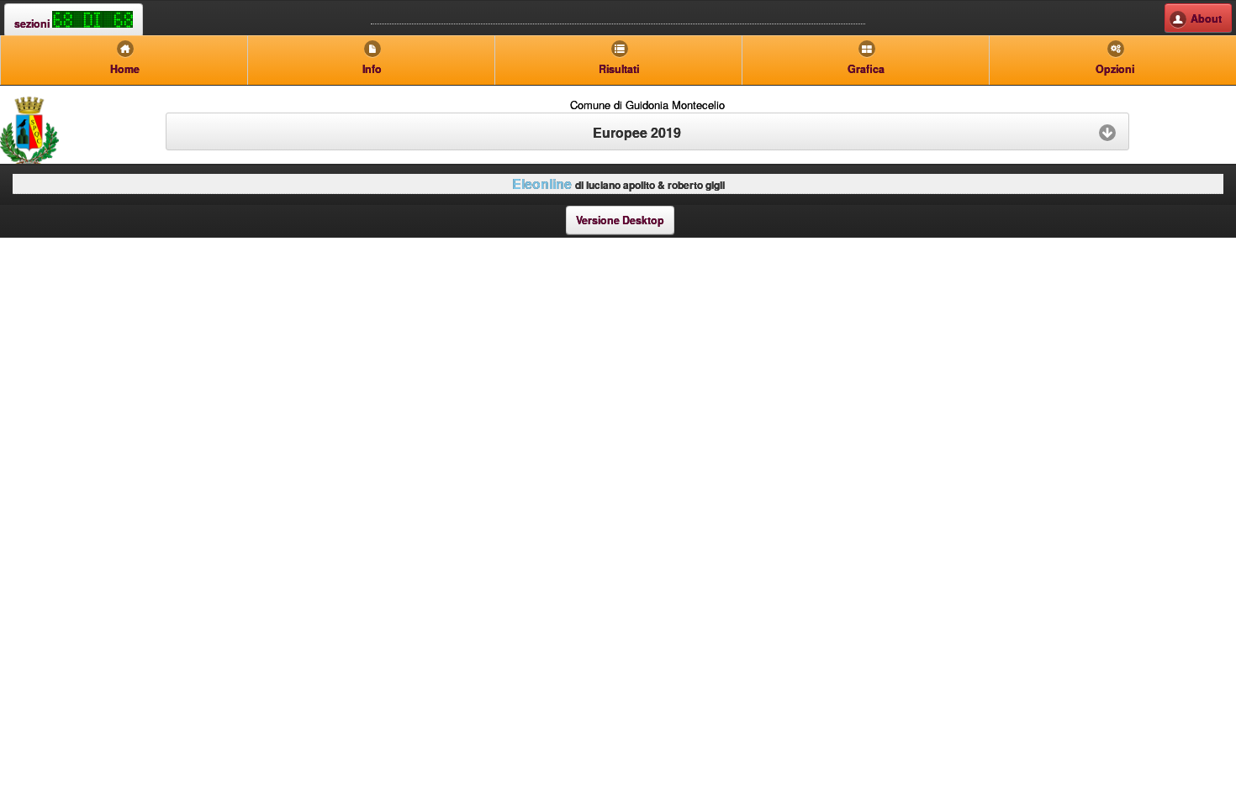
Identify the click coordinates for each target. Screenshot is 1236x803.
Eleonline (542, 183)
